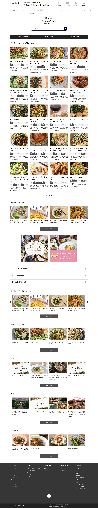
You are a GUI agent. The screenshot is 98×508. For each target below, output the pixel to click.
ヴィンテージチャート (52, 10)
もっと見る (49, 228)
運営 (77, 482)
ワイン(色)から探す (23, 36)
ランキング (13, 473)
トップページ (79, 468)
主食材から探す (75, 36)
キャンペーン (14, 486)
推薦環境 (78, 475)
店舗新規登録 (63, 471)
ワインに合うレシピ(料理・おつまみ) (34, 469)
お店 (90, 10)
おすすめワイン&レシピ (17, 10)
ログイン (46, 468)
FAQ (77, 473)
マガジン (61, 10)
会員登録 (46, 471)
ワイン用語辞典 (40, 10)
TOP (8, 10)
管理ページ (62, 468)
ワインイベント (69, 10)
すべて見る (49, 316)
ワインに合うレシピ (29, 10)
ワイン (76, 10)
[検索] (65, 28)
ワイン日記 (13, 468)
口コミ (12, 491)
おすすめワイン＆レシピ (16, 475)
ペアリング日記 (14, 471)
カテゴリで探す (49, 36)
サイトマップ (79, 490)
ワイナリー (83, 10)
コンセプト (78, 471)
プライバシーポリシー (81, 484)
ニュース (13, 488)
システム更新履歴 (80, 477)
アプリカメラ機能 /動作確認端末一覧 (80, 487)
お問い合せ (78, 479)
